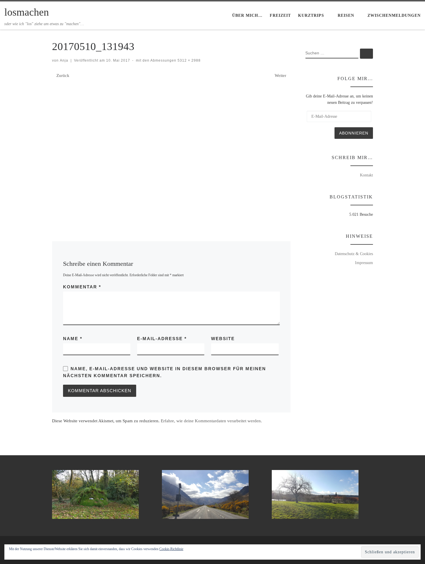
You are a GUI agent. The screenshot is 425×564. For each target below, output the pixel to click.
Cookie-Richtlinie (171, 549)
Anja (64, 60)
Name (72, 338)
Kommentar (82, 286)
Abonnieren (353, 133)
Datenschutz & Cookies (354, 253)
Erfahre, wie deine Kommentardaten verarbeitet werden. (211, 421)
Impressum (364, 262)
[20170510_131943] (171, 150)
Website (223, 338)
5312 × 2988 (188, 60)
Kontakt (366, 175)
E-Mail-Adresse (162, 338)
